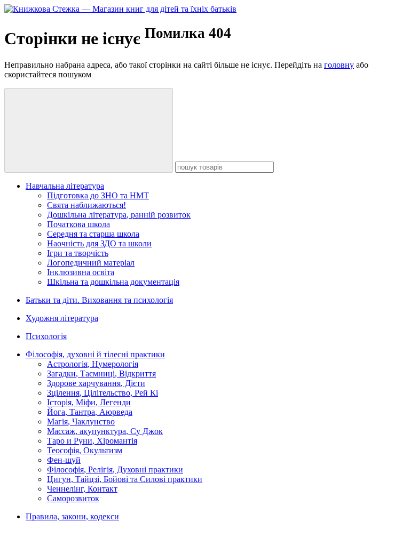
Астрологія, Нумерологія (92, 363)
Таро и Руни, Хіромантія (92, 440)
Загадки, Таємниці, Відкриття (101, 373)
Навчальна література (65, 185)
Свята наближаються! (86, 205)
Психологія (46, 336)
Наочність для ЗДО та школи (99, 243)
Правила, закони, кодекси (72, 516)
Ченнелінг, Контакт (82, 488)
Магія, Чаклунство (81, 421)
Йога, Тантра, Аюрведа (89, 411)
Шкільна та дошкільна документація (113, 281)
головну (339, 64)
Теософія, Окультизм (84, 450)
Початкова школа (78, 224)
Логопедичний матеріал (91, 262)
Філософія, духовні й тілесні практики (95, 354)
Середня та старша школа (93, 233)
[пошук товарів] (88, 130)
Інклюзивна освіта (80, 272)
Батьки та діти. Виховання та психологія (99, 299)
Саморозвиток (73, 498)
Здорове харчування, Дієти (96, 383)
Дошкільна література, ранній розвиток (119, 214)
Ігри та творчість (77, 253)
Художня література (62, 318)
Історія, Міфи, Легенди (89, 402)
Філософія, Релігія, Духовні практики (115, 469)
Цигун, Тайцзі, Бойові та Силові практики (124, 479)
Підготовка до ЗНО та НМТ (98, 195)
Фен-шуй (64, 459)
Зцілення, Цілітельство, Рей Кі (102, 392)
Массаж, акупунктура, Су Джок (105, 431)
